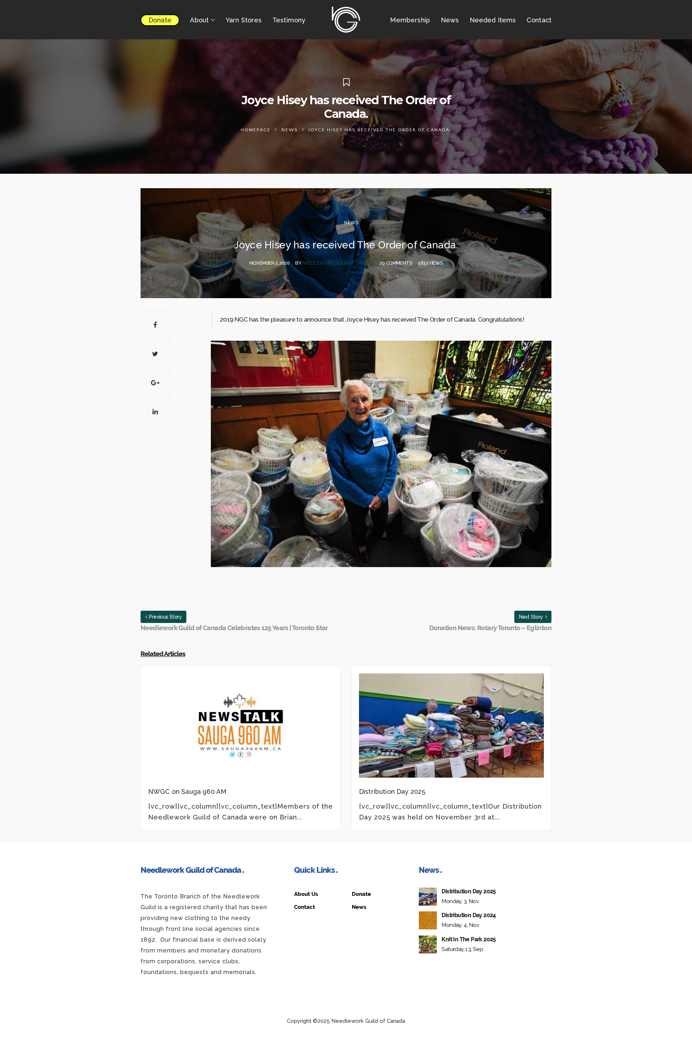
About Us (306, 894)
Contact (304, 907)
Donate (361, 894)
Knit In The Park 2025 (469, 939)
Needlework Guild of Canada (337, 263)
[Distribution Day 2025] (451, 730)
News (289, 129)
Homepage (256, 129)
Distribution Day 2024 (469, 915)
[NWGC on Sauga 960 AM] (240, 730)
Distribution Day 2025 (469, 891)
